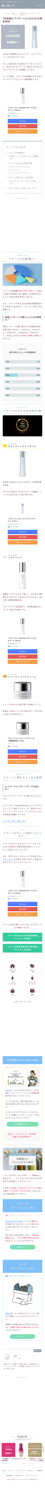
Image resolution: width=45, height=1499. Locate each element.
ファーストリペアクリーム (20, 173)
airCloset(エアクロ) (13, 1221)
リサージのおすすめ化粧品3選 (20, 163)
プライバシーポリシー (32, 1475)
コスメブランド (20, 1470)
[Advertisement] (22, 224)
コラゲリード (15, 170)
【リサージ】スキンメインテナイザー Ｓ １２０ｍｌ (22, 520)
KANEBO (15, 14)
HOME (4, 1470)
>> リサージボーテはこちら (14, 821)
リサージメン (8, 859)
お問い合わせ (19, 1475)
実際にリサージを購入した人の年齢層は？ (24, 157)
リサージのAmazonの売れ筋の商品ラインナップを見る (22, 937)
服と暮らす (8, 5)
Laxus (7, 1090)
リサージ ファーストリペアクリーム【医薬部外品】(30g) (21, 739)
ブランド (11, 1470)
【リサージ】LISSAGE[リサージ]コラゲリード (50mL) (22, 109)
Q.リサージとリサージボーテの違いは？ (23, 182)
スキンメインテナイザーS (19, 167)
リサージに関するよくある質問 (20, 177)
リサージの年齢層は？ (17, 153)
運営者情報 (9, 1475)
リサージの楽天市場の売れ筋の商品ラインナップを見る (22, 948)
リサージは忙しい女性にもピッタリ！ (23, 188)
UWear (8, 1313)
